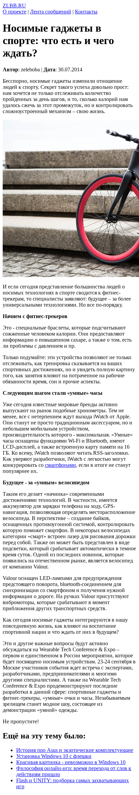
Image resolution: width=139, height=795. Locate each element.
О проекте (14, 11)
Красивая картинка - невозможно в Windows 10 (71, 762)
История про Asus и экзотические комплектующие (74, 750)
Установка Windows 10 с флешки (53, 756)
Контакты (86, 11)
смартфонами (60, 465)
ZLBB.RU (14, 5)
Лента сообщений (50, 11)
